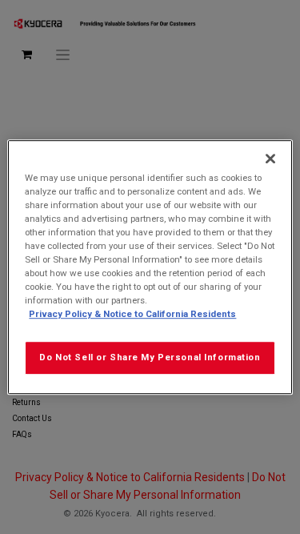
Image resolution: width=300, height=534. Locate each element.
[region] (149, 267)
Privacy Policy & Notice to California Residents (132, 313)
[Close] (270, 158)
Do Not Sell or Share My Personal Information (149, 357)
